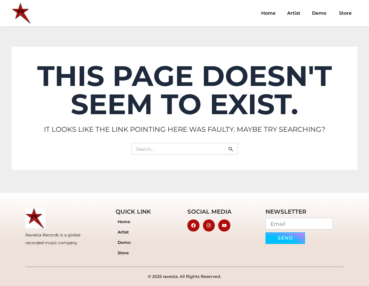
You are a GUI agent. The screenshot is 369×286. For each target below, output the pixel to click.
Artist (293, 13)
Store (345, 13)
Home (268, 13)
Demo (319, 13)
